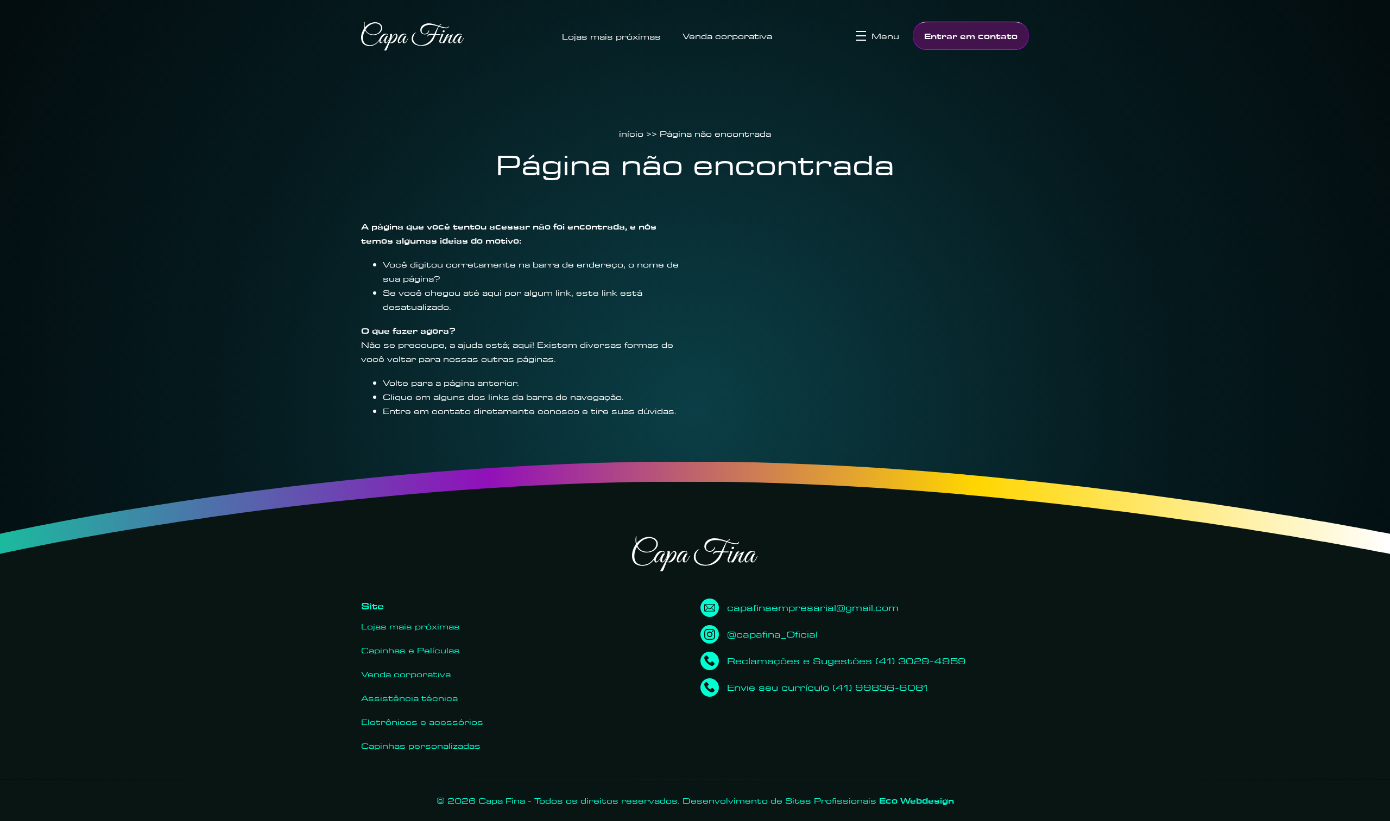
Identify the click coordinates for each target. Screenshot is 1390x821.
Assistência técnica (409, 698)
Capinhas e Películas (410, 650)
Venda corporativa (727, 36)
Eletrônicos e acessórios (422, 722)
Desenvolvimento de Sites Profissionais (818, 800)
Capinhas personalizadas (421, 746)
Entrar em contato (971, 36)
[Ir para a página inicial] (412, 36)
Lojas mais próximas (611, 36)
